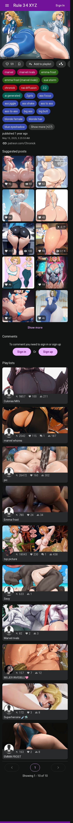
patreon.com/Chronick (21, 143)
